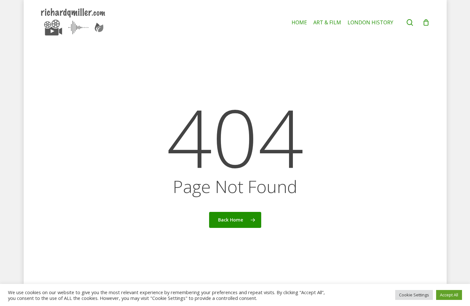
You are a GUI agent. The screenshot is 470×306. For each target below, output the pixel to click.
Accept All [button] (449, 295)
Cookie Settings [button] (414, 295)
